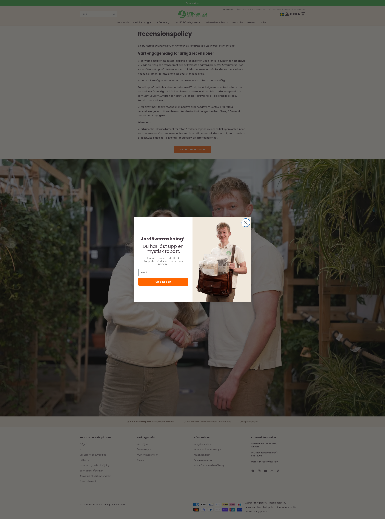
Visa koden (163, 282)
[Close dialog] (246, 222)
